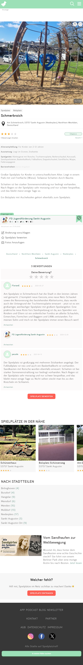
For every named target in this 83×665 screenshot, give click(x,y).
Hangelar (6, 496)
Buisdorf (5, 492)
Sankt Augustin (52, 254)
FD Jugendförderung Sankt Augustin (29, 218)
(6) (13, 501)
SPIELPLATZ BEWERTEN (41, 396)
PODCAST (32, 610)
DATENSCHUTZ (37, 627)
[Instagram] (30, 638)
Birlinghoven (8, 488)
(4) (17, 488)
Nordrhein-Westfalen (31, 254)
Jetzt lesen (76, 562)
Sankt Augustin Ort (12, 522)
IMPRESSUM (55, 627)
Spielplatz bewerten (16, 237)
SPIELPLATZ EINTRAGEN (41, 593)
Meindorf (6, 501)
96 (23, 222)
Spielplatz (5, 110)
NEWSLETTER (55, 610)
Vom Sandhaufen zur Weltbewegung (59, 540)
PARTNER (51, 618)
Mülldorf (5, 509)
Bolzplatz (17, 110)
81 (12, 222)
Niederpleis (68, 254)
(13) (13, 509)
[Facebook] (41, 638)
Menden (5, 505)
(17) (16, 514)
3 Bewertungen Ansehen (9, 138)
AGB (23, 627)
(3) (20, 518)
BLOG (42, 610)
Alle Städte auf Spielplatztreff (41, 646)
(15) (13, 505)
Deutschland (12, 254)
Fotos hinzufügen (14, 242)
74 (18, 222)
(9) (13, 496)
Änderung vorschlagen (17, 232)
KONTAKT (32, 618)
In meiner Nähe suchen (41, 653)
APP (22, 610)
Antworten (8, 325)
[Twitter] (52, 638)
